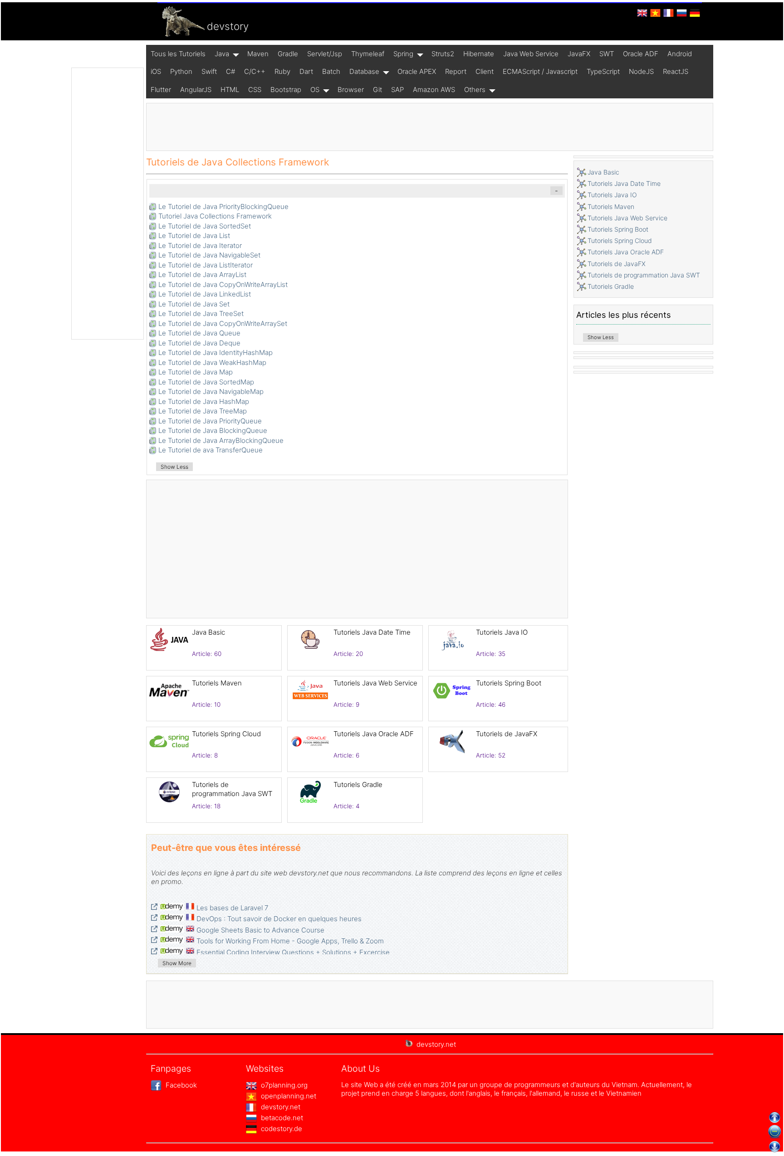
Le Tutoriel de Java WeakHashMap (212, 362)
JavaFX (579, 53)
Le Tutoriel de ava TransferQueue (210, 450)
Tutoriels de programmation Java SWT (232, 789)
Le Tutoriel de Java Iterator (200, 245)
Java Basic (208, 632)
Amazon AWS (434, 89)
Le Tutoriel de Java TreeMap (202, 411)
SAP (397, 89)
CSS (254, 89)
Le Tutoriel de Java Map (195, 372)
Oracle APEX (416, 71)
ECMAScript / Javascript (540, 71)
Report (455, 71)
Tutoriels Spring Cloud (226, 733)
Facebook (180, 1085)
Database (364, 71)
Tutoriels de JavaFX (506, 733)
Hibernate (478, 53)
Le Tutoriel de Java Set (194, 304)
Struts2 (442, 53)
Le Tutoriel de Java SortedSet (204, 226)
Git (377, 89)
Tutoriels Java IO (502, 632)
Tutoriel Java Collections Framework (215, 216)
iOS (156, 71)
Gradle (288, 53)
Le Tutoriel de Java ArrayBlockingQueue (221, 440)
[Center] (774, 1132)
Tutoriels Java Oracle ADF (373, 733)
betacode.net (281, 1117)
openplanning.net (287, 1096)
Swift (209, 71)
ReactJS (675, 71)
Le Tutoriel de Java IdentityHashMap (215, 352)
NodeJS (641, 71)
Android (679, 53)
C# (230, 71)
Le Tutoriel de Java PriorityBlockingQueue (223, 206)
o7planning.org (283, 1085)
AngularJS (195, 89)
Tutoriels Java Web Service (375, 683)
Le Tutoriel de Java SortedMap (206, 382)
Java (222, 53)
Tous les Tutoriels (178, 53)
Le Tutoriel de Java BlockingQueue (212, 430)
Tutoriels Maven (217, 683)
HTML (229, 89)
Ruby (282, 71)
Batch (331, 71)
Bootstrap (285, 89)
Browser (351, 89)
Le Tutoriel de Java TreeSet (201, 313)
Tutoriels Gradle (357, 784)
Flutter (161, 89)
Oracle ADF (640, 53)
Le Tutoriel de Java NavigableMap (211, 391)
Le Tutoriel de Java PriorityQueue (210, 421)
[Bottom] (774, 1146)
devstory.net (279, 1107)
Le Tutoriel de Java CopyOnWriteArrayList (223, 284)
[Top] (774, 1117)
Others (474, 89)
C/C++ (254, 71)
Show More (176, 963)
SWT (606, 53)
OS (314, 89)
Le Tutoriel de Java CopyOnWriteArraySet (222, 323)
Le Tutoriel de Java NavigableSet (209, 255)
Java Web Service (531, 53)
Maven (258, 53)
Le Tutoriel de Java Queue (199, 333)
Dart (306, 71)
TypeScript (603, 71)
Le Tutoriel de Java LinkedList (204, 294)
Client (484, 71)
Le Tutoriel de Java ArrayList (202, 274)
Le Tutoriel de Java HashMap (203, 401)
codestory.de (280, 1128)
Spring (403, 53)
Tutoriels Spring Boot (508, 683)
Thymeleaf (367, 53)
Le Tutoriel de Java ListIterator (205, 265)
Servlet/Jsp (324, 53)
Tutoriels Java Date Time (372, 632)
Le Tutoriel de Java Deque (199, 343)
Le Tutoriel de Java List (194, 235)
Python (181, 71)
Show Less (174, 466)
